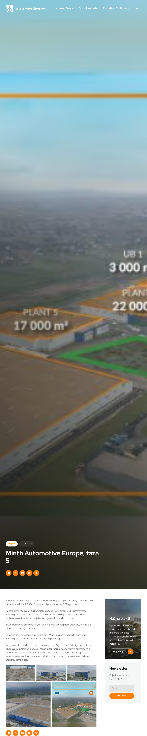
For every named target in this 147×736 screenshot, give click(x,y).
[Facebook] (8, 573)
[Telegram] (36, 573)
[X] (15, 573)
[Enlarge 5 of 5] (92, 686)
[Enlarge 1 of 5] (31, 668)
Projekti (11, 543)
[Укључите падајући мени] (76, 8)
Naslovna (59, 8)
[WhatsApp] (29, 573)
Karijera (128, 8)
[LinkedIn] (22, 573)
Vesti (119, 8)
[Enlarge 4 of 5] (46, 686)
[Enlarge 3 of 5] (92, 668)
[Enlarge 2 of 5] (62, 668)
